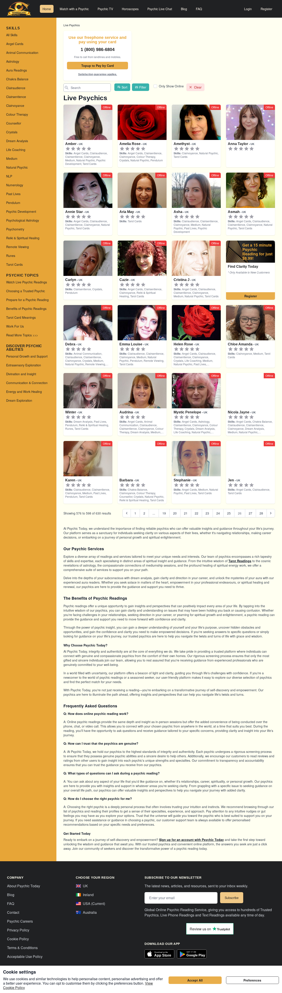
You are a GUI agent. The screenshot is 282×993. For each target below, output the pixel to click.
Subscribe (232, 897)
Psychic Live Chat (159, 9)
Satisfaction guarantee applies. (97, 74)
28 (261, 513)
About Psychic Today (23, 885)
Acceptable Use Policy (25, 956)
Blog (184, 9)
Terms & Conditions (22, 947)
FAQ (199, 9)
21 (185, 513)
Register (266, 9)
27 (250, 513)
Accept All (195, 980)
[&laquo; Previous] (126, 513)
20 (175, 513)
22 (196, 513)
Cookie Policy (18, 938)
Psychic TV (105, 9)
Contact (13, 912)
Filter (142, 87)
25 (229, 513)
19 (164, 513)
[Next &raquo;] (271, 513)
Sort (124, 87)
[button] (67, 148)
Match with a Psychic (74, 9)
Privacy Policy (18, 930)
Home (47, 9)
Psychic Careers (20, 921)
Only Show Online (171, 86)
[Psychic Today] (19, 9)
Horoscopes (130, 9)
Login (248, 9)
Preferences (252, 980)
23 (207, 513)
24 (218, 513)
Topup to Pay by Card (97, 65)
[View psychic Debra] (250, 270)
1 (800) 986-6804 (98, 49)
